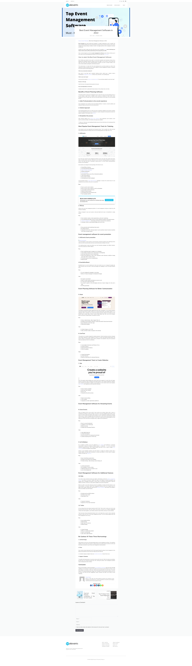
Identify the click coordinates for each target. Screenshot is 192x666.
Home (79, 40)
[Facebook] (91, 585)
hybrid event (96, 79)
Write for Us (115, 646)
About (67, 1)
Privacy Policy (115, 643)
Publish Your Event (105, 643)
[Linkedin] (97, 585)
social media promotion (92, 180)
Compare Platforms (105, 646)
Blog (124, 5)
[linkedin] (125, 1)
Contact (72, 1)
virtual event (90, 79)
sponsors (94, 113)
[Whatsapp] (101, 585)
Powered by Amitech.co (101, 659)
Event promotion (84, 172)
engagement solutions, (88, 74)
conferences (89, 453)
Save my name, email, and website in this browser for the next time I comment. (93, 627)
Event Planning (85, 40)
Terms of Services (116, 642)
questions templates (101, 487)
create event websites (95, 118)
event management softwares (100, 567)
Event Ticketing (105, 642)
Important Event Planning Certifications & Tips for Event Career (89, 595)
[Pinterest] (95, 585)
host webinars (101, 444)
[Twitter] (93, 585)
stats (105, 49)
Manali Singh (99, 35)
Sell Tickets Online (73, 649)
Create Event (109, 5)
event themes (80, 384)
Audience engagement (85, 220)
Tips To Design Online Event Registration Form (104, 595)
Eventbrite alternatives (98, 553)
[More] (103, 585)
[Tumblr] (99, 585)
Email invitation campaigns (86, 170)
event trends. (106, 54)
